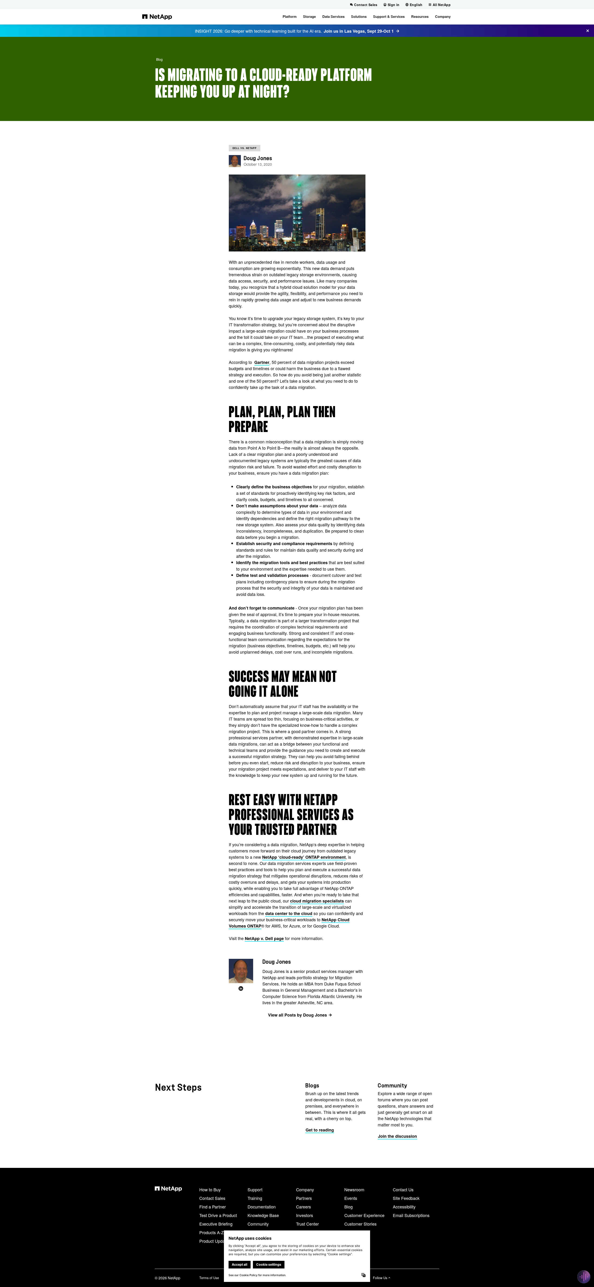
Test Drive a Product (218, 1215)
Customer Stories (360, 1224)
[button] (289, 16)
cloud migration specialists (317, 901)
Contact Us (403, 1189)
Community (258, 1224)
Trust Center (307, 1224)
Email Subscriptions (411, 1215)
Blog (159, 59)
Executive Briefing (215, 1224)
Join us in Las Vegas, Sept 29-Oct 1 (359, 31)
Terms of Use (209, 1277)
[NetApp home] (157, 16)
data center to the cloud (288, 913)
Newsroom (354, 1189)
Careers (303, 1207)
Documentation (262, 1207)
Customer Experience (364, 1215)
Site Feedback (406, 1198)
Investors (304, 1215)
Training (255, 1198)
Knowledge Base (263, 1215)
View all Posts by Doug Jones (297, 1015)
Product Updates (214, 1241)
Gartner (261, 362)
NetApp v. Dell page (264, 938)
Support (255, 1189)
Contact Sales (212, 1198)
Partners (304, 1198)
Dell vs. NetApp (244, 148)
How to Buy (210, 1189)
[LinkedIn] (240, 988)
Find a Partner (212, 1207)
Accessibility (404, 1207)
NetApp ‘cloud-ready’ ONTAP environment (304, 857)
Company (305, 1189)
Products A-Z (211, 1232)
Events (350, 1198)
